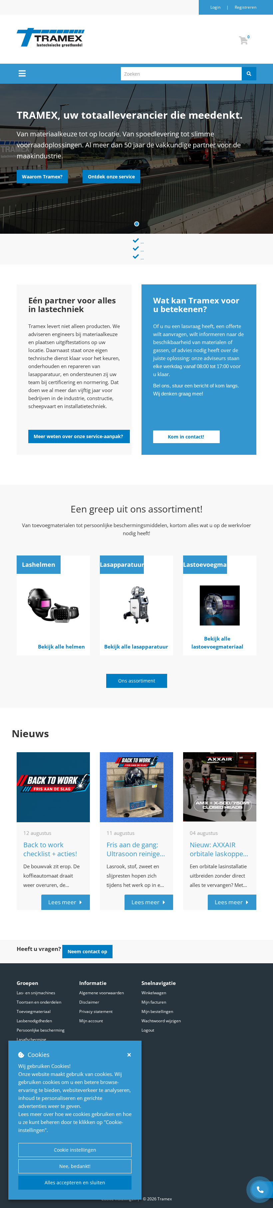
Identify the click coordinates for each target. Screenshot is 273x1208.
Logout (147, 1030)
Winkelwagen (153, 993)
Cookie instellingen (75, 1150)
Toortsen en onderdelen (39, 1002)
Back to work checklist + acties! (50, 841)
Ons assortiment (136, 673)
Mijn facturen (153, 1002)
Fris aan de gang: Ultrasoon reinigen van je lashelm (135, 845)
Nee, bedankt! (75, 1166)
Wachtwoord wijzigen (161, 1021)
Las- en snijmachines (36, 993)
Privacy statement (96, 1011)
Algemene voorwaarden (101, 993)
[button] (42, 176)
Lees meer (62, 894)
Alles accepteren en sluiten (75, 1182)
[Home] (84, 37)
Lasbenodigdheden (34, 1021)
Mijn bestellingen (157, 1011)
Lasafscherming (31, 1039)
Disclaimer (89, 1002)
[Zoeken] (249, 73)
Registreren (245, 7)
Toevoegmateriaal (34, 1011)
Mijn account (91, 1021)
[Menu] (22, 73)
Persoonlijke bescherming (41, 1030)
